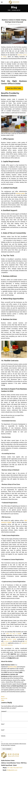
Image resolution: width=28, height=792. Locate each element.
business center (20, 193)
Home (9, 10)
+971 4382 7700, (11, 767)
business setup (12, 666)
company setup (8, 641)
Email (3, 730)
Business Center (16, 10)
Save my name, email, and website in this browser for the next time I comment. (13, 744)
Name (3, 724)
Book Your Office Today (14, 88)
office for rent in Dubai (13, 633)
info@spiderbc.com (12, 770)
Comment (4, 711)
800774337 (19, 767)
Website (3, 736)
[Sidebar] (2, 239)
